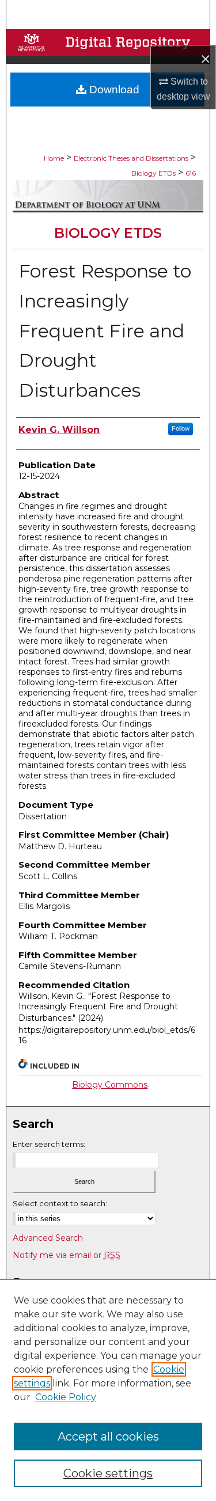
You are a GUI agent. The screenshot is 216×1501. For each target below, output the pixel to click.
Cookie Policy (65, 1397)
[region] (108, 1390)
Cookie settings (108, 1473)
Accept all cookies (108, 1436)
